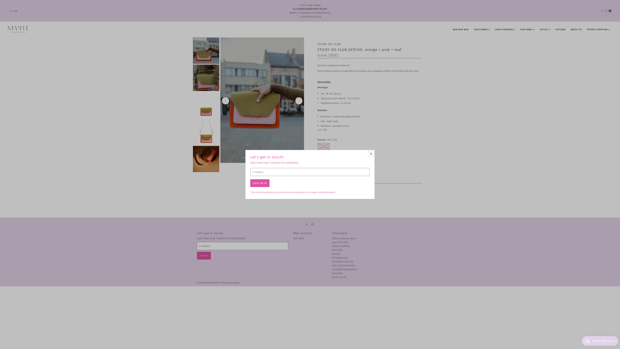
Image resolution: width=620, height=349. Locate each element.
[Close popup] (371, 154)
